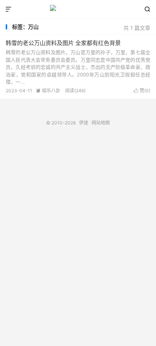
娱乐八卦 (48, 90)
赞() (142, 90)
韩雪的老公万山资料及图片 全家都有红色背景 (63, 43)
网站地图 (101, 123)
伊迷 (78, 9)
